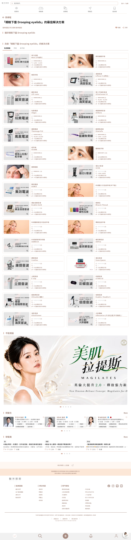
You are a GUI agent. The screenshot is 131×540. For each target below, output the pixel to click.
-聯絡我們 (18, 497)
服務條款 (65, 519)
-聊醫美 (40, 492)
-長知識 (40, 500)
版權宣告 (56, 519)
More (126, 413)
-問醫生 (40, 497)
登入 (122, 3)
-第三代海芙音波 (89, 497)
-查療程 (40, 495)
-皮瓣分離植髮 (65, 508)
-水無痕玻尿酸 (65, 492)
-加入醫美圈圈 (19, 492)
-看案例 (40, 489)
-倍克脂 (64, 497)
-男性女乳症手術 (89, 492)
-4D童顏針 (64, 495)
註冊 (127, 3)
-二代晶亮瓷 (88, 495)
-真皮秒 (64, 506)
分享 (126, 28)
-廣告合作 (18, 495)
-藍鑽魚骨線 (65, 500)
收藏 (119, 28)
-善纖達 (87, 500)
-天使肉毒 (87, 489)
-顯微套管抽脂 (65, 489)
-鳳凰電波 (64, 503)
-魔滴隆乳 (87, 508)
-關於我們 (18, 489)
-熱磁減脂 (87, 506)
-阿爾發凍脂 (88, 503)
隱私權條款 (75, 519)
